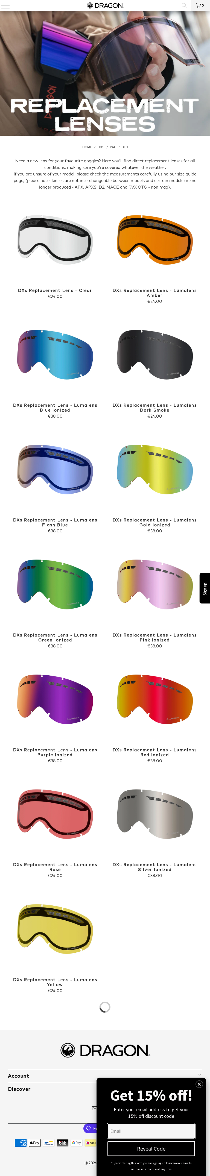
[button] (199, 1084)
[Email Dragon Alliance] (95, 1109)
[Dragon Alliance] (105, 5)
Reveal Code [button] (151, 1148)
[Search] (184, 5)
